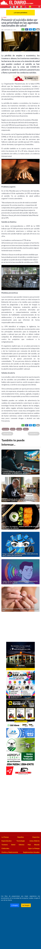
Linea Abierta (34, 841)
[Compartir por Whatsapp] (23, 29)
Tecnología (20, 841)
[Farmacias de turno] (17, 7)
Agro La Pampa (33, 848)
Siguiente (34, 433)
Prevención (5, 429)
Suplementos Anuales (31, 852)
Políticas (26, 429)
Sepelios (20, 837)
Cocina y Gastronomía (10, 852)
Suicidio (13, 429)
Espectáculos (7, 841)
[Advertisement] (20, 627)
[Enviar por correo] (38, 29)
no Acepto (26, 905)
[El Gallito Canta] (10, 7)
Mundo (36, 845)
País (29, 845)
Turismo (5, 845)
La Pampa (5, 837)
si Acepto (14, 905)
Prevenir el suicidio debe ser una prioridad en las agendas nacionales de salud (19, 22)
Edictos (21, 845)
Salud (13, 845)
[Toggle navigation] (39, 6)
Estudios (19, 429)
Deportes (35, 837)
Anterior (7, 433)
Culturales (5, 848)
